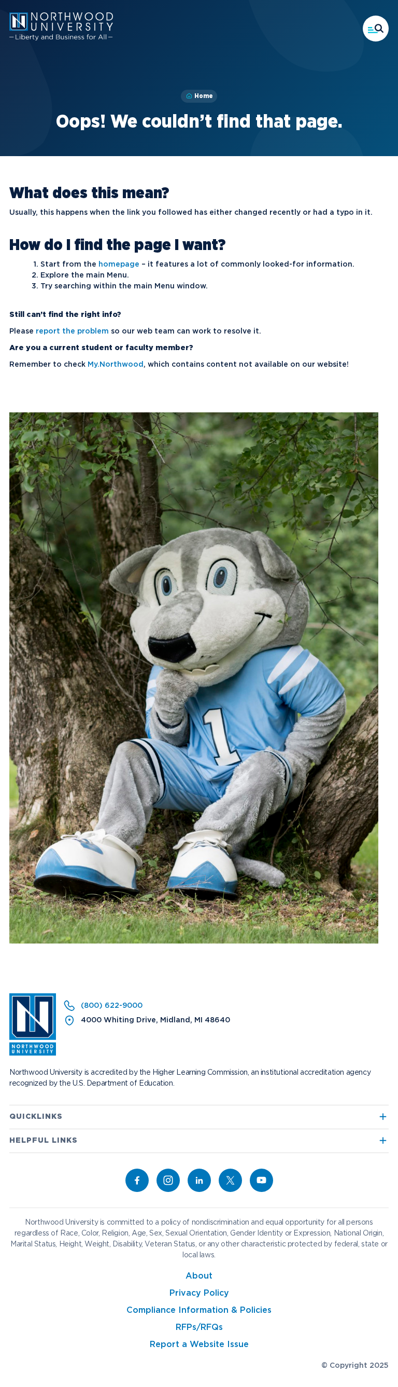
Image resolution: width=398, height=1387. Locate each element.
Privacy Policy (199, 1293)
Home (203, 96)
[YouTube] (261, 1180)
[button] (376, 28)
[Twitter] (230, 1180)
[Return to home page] (32, 1053)
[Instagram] (168, 1180)
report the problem (72, 331)
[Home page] (61, 38)
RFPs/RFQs (199, 1327)
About (199, 1276)
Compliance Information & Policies (199, 1310)
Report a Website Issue (199, 1345)
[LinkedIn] (199, 1180)
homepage (118, 264)
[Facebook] (137, 1180)
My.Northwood (116, 365)
